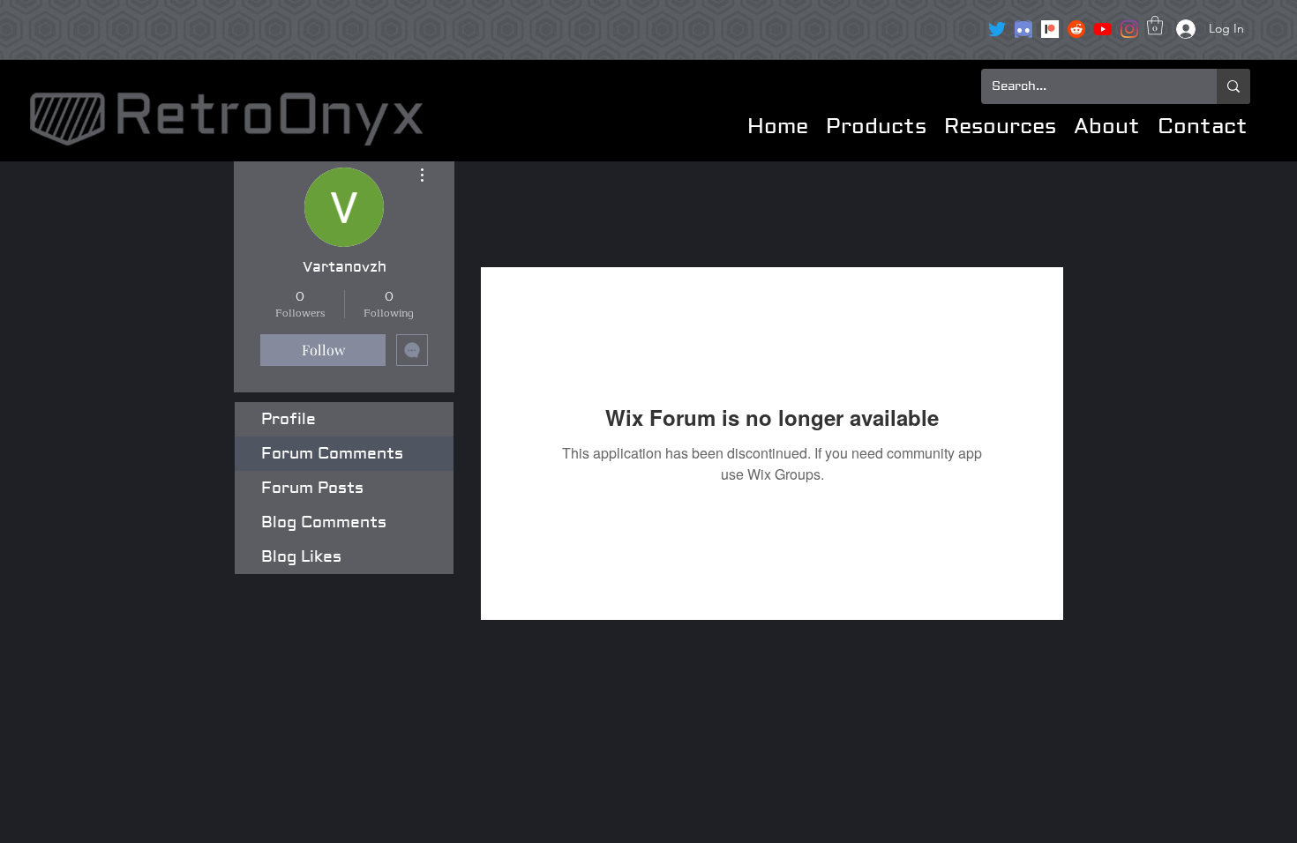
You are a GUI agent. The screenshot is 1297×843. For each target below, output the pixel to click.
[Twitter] (997, 29)
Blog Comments (323, 522)
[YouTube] (1103, 29)
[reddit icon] (1076, 29)
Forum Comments (332, 454)
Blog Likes (301, 557)
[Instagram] (1129, 29)
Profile (288, 419)
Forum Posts (312, 488)
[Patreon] (1050, 29)
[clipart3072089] (1023, 29)
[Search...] (1233, 86)
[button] (1155, 25)
